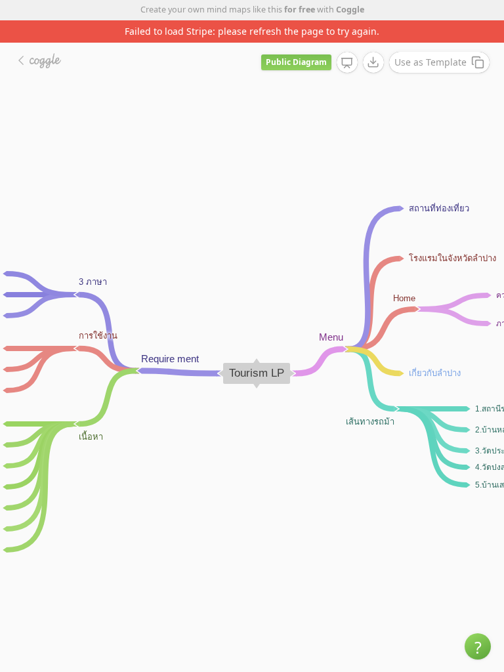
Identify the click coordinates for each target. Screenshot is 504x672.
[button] (478, 646)
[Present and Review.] (347, 63)
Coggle (350, 9)
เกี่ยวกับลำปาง (435, 372)
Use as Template (430, 62)
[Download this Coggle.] (373, 62)
